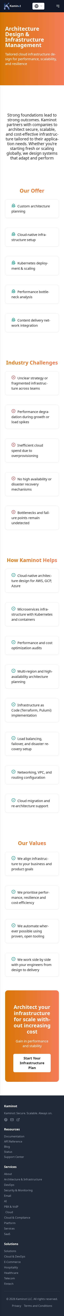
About (8, 1174)
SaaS (7, 1234)
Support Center (14, 1157)
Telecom (9, 1278)
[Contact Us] (12, 1119)
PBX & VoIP (11, 1207)
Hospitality (11, 1267)
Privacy (16, 1306)
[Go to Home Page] (6, 1119)
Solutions (10, 1251)
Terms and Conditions (38, 1306)
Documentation (14, 1136)
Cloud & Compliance (17, 1217)
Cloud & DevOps (14, 1256)
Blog (7, 1146)
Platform (10, 1223)
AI (5, 1201)
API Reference (13, 1141)
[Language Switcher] (38, 6)
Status (8, 1152)
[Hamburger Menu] (58, 6)
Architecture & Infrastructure (23, 1179)
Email (7, 1196)
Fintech (8, 1284)
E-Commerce (12, 1262)
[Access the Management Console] (18, 1119)
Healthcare (11, 1273)
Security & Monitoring (18, 1190)
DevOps (9, 1185)
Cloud (8, 1212)
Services (9, 1228)
